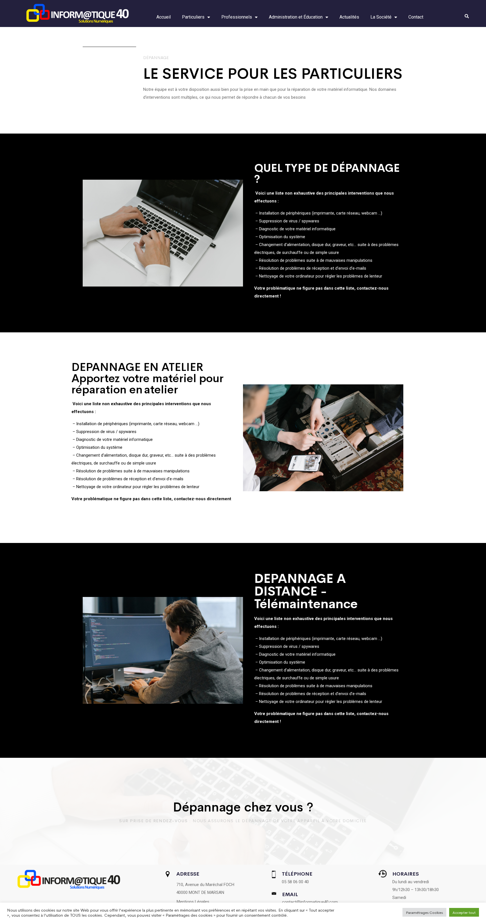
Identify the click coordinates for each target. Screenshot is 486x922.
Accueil (163, 17)
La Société (381, 17)
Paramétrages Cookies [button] (424, 912)
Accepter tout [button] (464, 912)
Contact (415, 17)
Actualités (349, 17)
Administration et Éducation (296, 17)
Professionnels (236, 17)
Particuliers (193, 17)
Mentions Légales (193, 901)
